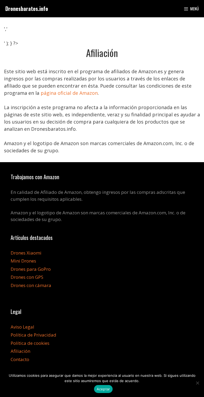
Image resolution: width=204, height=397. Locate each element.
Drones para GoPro (31, 269)
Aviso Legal (22, 327)
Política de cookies (30, 343)
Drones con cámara (31, 285)
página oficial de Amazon (69, 93)
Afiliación (20, 351)
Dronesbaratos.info (26, 9)
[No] (197, 383)
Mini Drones (23, 261)
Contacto (20, 359)
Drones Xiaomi (26, 253)
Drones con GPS (27, 277)
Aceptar (103, 389)
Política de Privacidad (33, 335)
